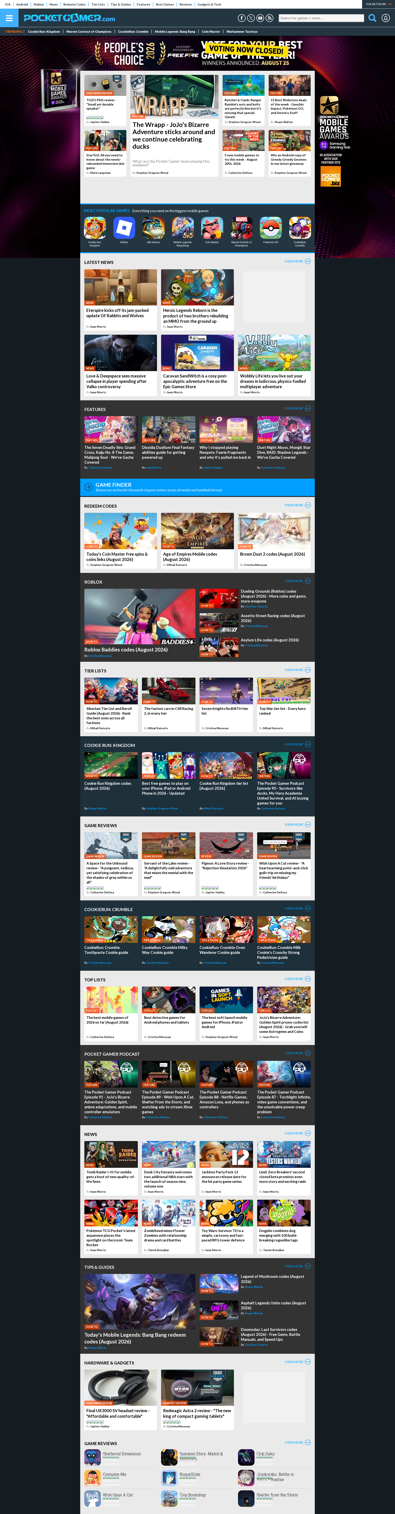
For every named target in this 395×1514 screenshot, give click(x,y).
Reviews (186, 4)
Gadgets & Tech (209, 4)
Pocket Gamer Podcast (112, 1054)
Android (22, 4)
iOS (7, 4)
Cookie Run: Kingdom (44, 31)
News (54, 4)
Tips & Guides (121, 4)
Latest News (99, 262)
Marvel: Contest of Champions (89, 31)
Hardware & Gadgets (109, 1362)
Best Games (165, 4)
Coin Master (211, 31)
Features (143, 4)
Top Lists (95, 979)
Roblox (39, 4)
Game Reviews (100, 825)
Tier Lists (98, 4)
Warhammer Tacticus (242, 31)
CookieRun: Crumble (133, 31)
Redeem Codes (74, 4)
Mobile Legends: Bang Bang (175, 31)
